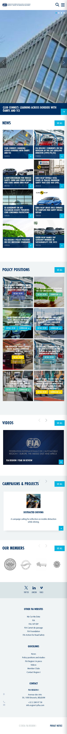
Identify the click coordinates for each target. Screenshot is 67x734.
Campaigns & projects (20, 483)
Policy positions (16, 269)
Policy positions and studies (33, 658)
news (6, 123)
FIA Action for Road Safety (33, 635)
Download (55, 294)
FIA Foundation (33, 631)
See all (59, 123)
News (33, 654)
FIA (33, 621)
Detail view (18, 293)
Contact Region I (34, 672)
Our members (13, 548)
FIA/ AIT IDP (33, 624)
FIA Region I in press (33, 661)
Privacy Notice (56, 725)
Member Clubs (33, 669)
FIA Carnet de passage (33, 628)
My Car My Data (33, 617)
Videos (7, 422)
